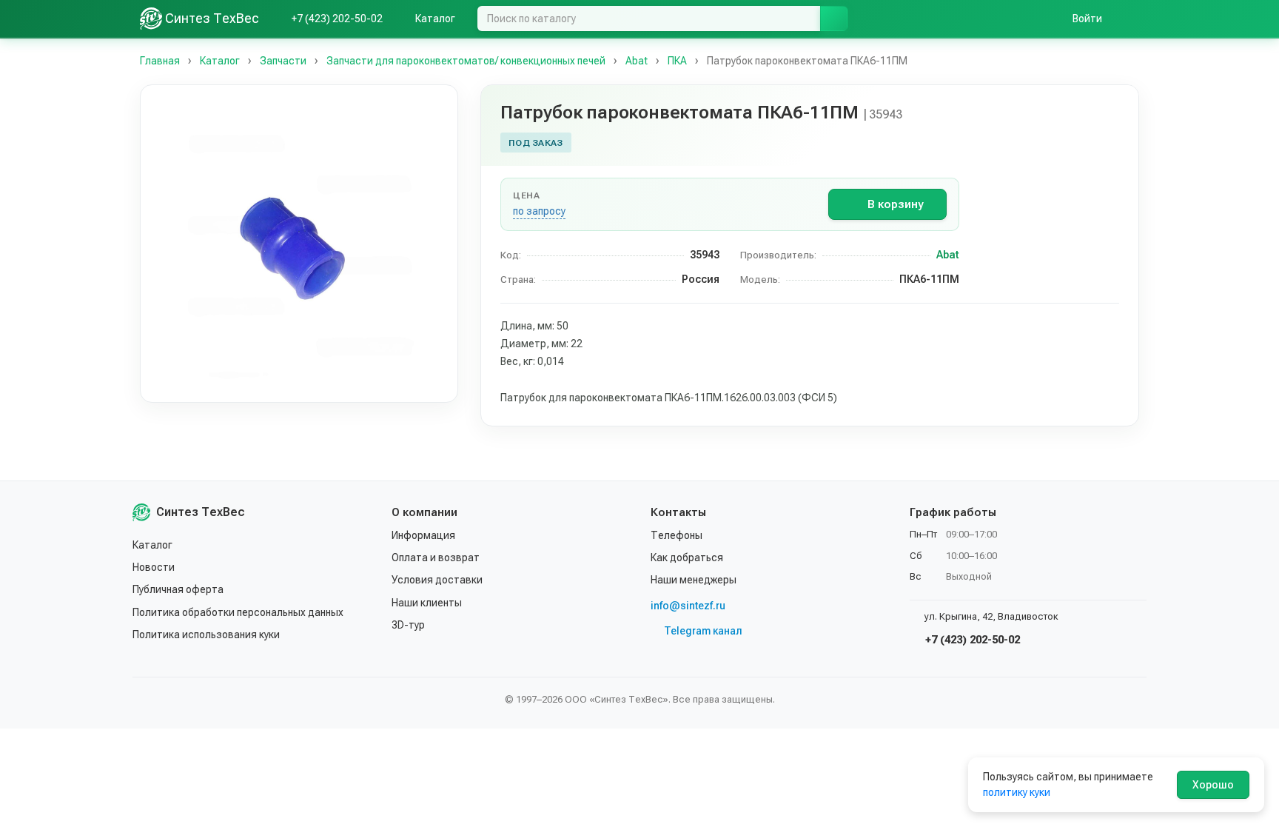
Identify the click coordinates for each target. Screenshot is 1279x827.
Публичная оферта (178, 589)
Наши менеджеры (693, 580)
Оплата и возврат (436, 557)
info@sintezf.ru (688, 606)
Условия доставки (437, 580)
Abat (947, 255)
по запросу (539, 211)
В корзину (895, 204)
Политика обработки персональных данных (237, 612)
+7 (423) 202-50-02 (971, 639)
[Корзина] (1131, 18)
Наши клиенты (427, 603)
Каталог (152, 545)
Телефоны (676, 535)
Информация (423, 535)
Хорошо (1213, 785)
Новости (153, 567)
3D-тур (408, 625)
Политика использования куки (206, 634)
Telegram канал (703, 631)
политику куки (1016, 792)
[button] (299, 243)
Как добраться (687, 557)
